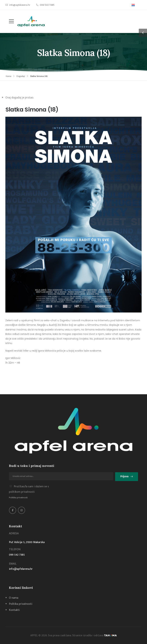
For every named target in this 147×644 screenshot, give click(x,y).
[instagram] (21, 510)
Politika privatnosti (18, 497)
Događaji (20, 76)
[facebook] (12, 510)
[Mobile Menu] (9, 21)
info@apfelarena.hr (21, 569)
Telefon (14, 549)
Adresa (14, 533)
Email (12, 563)
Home (8, 76)
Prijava (124, 476)
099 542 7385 (17, 554)
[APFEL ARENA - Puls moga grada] (31, 21)
